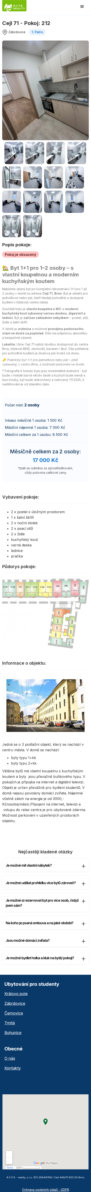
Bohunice (12, 1033)
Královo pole (16, 994)
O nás (9, 1058)
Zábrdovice (14, 1003)
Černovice (13, 1013)
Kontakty (12, 1068)
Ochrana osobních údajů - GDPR (45, 1190)
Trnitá (9, 1023)
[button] (82, 6)
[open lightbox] (45, 90)
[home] (19, 6)
